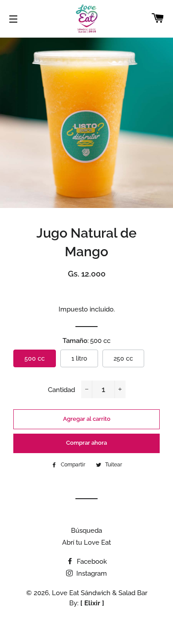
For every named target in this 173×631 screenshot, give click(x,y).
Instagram (91, 573)
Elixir (92, 603)
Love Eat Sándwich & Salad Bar (99, 593)
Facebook (91, 562)
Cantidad (61, 390)
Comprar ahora (86, 442)
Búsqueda (86, 531)
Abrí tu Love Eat (86, 542)
